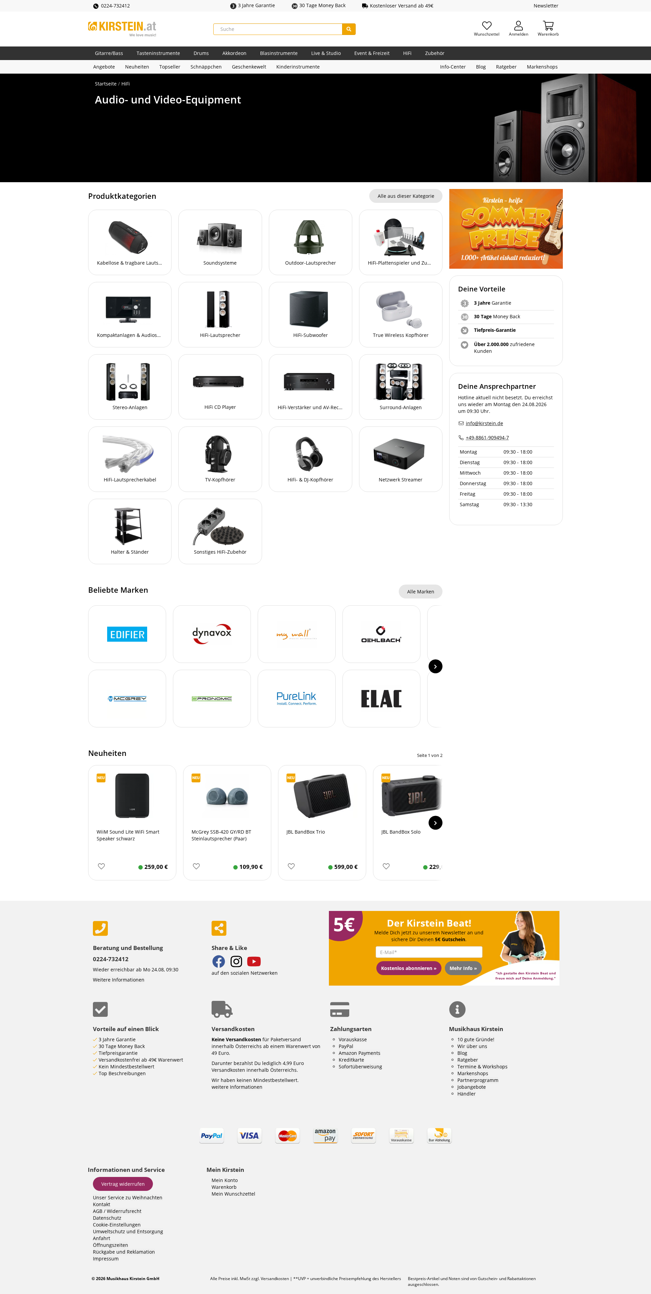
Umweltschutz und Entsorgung (128, 1231)
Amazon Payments (359, 1053)
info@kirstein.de (484, 423)
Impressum (106, 1258)
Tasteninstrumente (158, 53)
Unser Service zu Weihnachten (127, 1197)
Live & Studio (326, 53)
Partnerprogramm (477, 1080)
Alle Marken (420, 591)
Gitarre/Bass (109, 53)
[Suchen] (349, 29)
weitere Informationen (237, 1087)
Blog (481, 66)
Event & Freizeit (372, 53)
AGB (97, 1211)
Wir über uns (472, 1046)
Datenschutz (107, 1218)
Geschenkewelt (249, 66)
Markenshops (542, 66)
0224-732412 (115, 5)
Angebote (104, 66)
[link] (325, 1142)
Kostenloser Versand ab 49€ (401, 5)
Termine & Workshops (482, 1066)
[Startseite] (122, 29)
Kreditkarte (351, 1060)
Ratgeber (506, 66)
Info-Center (453, 66)
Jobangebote (471, 1087)
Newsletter (546, 5)
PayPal (346, 1046)
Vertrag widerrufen (123, 1184)
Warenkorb (224, 1187)
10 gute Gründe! (475, 1039)
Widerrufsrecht (124, 1211)
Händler (466, 1093)
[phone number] (147, 928)
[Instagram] (236, 962)
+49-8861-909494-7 (487, 437)
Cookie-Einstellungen (117, 1224)
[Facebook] (219, 962)
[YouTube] (254, 962)
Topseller (169, 66)
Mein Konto (225, 1180)
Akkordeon (234, 53)
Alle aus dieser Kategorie (406, 196)
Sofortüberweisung (360, 1066)
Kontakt (101, 1204)
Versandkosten (275, 1278)
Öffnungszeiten (110, 1245)
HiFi (407, 53)
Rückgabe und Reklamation (124, 1252)
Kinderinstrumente (298, 66)
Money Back (497, 316)
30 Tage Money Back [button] (322, 5)
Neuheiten (137, 66)
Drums (201, 53)
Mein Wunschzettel (233, 1194)
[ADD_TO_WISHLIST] (101, 866)
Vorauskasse (353, 1039)
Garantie (492, 303)
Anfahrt (101, 1238)
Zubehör (435, 53)
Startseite (106, 83)
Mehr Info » (463, 968)
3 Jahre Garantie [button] (256, 5)
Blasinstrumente (279, 53)
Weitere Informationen (118, 979)
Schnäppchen (206, 66)
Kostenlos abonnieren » (409, 968)
